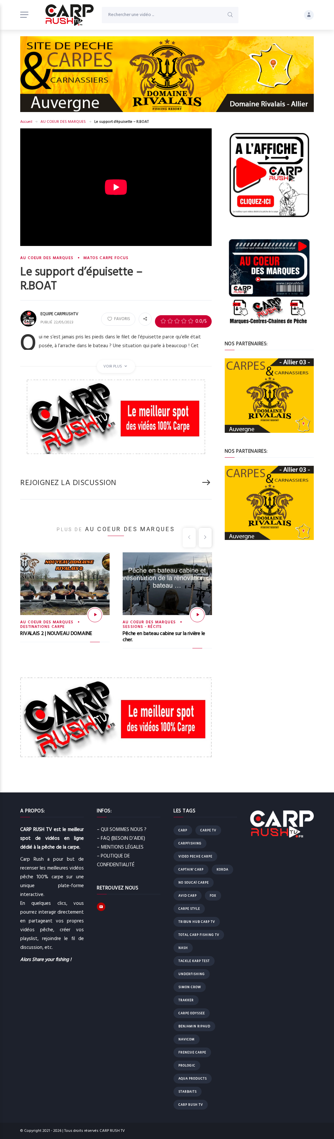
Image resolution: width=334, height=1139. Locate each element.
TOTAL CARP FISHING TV (198, 934)
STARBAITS (187, 1091)
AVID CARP (187, 895)
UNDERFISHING (191, 974)
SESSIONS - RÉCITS (142, 627)
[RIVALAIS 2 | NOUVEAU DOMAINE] (95, 615)
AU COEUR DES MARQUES (63, 122)
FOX (213, 895)
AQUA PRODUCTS (192, 1078)
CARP (182, 830)
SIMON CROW (189, 987)
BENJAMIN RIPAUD (194, 1026)
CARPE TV (208, 830)
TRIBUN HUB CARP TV (196, 921)
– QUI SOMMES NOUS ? (121, 830)
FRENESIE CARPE (192, 1052)
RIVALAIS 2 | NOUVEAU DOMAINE (56, 633)
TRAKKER (186, 1000)
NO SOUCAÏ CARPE (193, 882)
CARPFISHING (190, 843)
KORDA (222, 869)
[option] (65, 603)
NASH (183, 948)
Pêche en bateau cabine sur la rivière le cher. (164, 636)
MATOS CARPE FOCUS (106, 258)
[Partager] (145, 319)
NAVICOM (186, 1039)
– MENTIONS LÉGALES (120, 847)
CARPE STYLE (189, 908)
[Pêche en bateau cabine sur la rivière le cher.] (197, 615)
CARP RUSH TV (190, 1104)
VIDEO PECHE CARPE (195, 856)
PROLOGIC (186, 1065)
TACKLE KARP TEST (194, 961)
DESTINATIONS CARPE (42, 627)
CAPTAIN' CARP (191, 869)
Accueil (26, 122)
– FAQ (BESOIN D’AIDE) (121, 838)
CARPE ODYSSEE (191, 1013)
